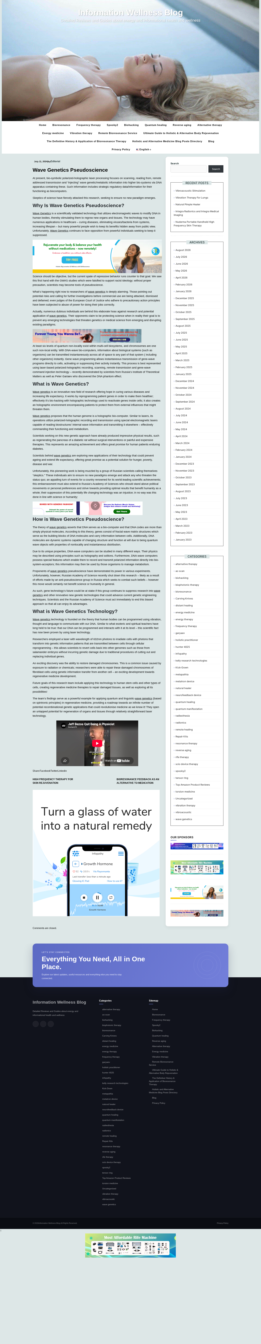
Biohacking (131, 125)
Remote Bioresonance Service (117, 133)
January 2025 (184, 374)
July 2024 (181, 415)
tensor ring (182, 777)
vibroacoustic (183, 812)
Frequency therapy (88, 125)
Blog (211, 141)
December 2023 (185, 463)
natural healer (183, 688)
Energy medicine (53, 133)
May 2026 (181, 270)
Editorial (55, 161)
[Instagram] (51, 1024)
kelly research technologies (191, 660)
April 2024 (181, 436)
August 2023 (183, 491)
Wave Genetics (42, 213)
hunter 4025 (183, 646)
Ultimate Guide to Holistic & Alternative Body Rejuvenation (181, 133)
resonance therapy (186, 743)
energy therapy (184, 619)
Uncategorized (184, 798)
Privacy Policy (121, 149)
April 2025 (181, 353)
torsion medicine (185, 791)
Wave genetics (41, 391)
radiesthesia (183, 715)
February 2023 (184, 532)
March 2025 (182, 360)
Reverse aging (182, 125)
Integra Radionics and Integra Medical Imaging (196, 213)
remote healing (184, 729)
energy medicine (185, 612)
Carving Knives (184, 598)
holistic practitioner (187, 639)
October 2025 (184, 312)
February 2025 (184, 367)
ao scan (180, 570)
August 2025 (183, 325)
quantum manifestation (189, 708)
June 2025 (182, 339)
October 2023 (184, 477)
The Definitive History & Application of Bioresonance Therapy (86, 141)
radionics (181, 722)
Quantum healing (156, 125)
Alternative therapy (209, 125)
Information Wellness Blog (130, 12)
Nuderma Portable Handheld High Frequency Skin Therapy (194, 223)
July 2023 (181, 498)
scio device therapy (187, 764)
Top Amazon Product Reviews (193, 784)
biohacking (182, 577)
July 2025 (181, 332)
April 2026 (181, 277)
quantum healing (185, 701)
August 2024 (183, 408)
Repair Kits (182, 736)
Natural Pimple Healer (188, 204)
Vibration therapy (81, 133)
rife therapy (182, 757)
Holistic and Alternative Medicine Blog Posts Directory (167, 141)
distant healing (184, 605)
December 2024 (185, 381)
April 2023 (181, 518)
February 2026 (184, 284)
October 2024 (184, 394)
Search (175, 163)
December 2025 (185, 298)
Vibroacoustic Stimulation (190, 190)
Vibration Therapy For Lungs (192, 197)
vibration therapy (185, 805)
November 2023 (185, 470)
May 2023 (181, 511)
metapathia (182, 674)
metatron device (185, 681)
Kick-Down (182, 667)
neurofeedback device (188, 695)
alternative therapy (186, 564)
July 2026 (181, 256)
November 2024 (185, 387)
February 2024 (184, 449)
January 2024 (184, 456)
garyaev (180, 632)
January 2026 (184, 291)
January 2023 (184, 539)
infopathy (181, 653)
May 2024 (181, 429)
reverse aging (183, 750)
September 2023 (185, 484)
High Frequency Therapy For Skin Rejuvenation (53, 781)
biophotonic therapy (187, 584)
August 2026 (183, 250)
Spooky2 (112, 125)
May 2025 (181, 346)
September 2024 (185, 401)
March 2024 (182, 443)
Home (42, 125)
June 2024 (182, 422)
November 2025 (185, 305)
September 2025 (185, 318)
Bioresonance (61, 125)
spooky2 (181, 770)
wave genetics (96, 291)
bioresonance (183, 591)
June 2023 (182, 505)
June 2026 (182, 263)
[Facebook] (36, 1024)
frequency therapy (186, 626)
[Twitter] (43, 1024)
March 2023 (182, 525)
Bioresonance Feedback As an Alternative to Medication (138, 781)
